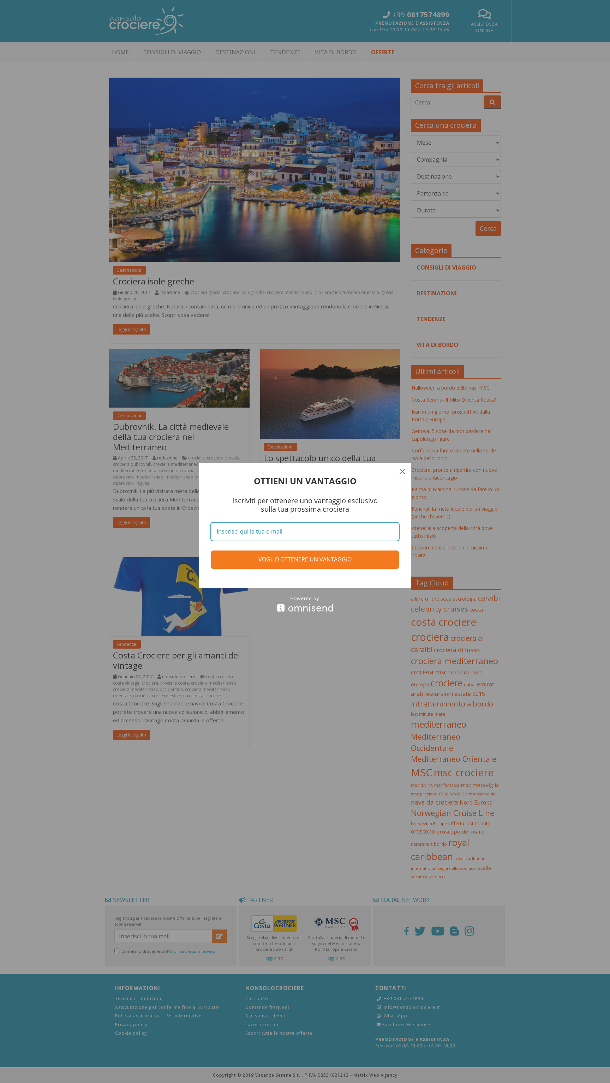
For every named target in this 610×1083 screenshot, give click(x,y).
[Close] (402, 471)
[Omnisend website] (305, 604)
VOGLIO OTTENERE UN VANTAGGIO (305, 559)
